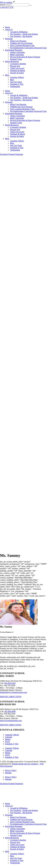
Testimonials (15, 86)
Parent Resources (12, 61)
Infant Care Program (18, 41)
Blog (12, 80)
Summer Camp (16, 59)
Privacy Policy (11, 770)
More (7, 75)
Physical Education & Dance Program (25, 57)
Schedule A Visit (16, 84)
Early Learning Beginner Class (22, 45)
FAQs (7, 741)
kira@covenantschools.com (11, 720)
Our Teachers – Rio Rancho (21, 36)
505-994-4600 (10, 711)
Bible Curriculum (17, 55)
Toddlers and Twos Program (21, 43)
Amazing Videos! (17, 77)
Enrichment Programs (13, 50)
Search (2, 5)
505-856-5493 (10, 683)
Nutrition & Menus (17, 70)
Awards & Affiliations (18, 32)
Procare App (15, 66)
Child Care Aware (17, 68)
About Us (9, 29)
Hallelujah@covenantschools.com (13, 692)
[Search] (31, 5)
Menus (7, 739)
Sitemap (8, 773)
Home (7, 27)
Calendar (8, 737)
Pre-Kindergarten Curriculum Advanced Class (28, 48)
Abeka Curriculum (17, 52)
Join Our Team (16, 82)
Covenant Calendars (18, 64)
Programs (9, 39)
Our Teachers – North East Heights (24, 34)
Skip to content (6, 2)
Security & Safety (17, 73)
